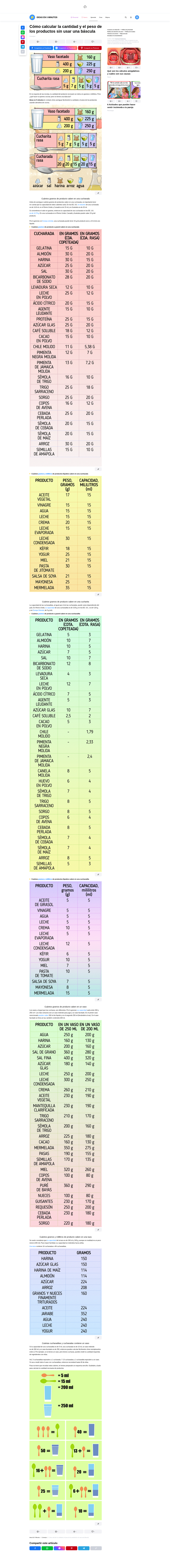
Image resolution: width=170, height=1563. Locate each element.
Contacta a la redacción (113, 29)
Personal (75, 17)
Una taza (32, 1246)
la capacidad (49, 608)
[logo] (43, 17)
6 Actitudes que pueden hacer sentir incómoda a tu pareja (121, 105)
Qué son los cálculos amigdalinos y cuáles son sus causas (123, 72)
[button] (111, 67)
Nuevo (85, 17)
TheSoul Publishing (120, 39)
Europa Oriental (38, 610)
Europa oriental (47, 221)
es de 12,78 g (34, 213)
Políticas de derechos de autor (115, 31)
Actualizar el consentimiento (114, 35)
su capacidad (82, 1010)
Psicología (110, 110)
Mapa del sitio (123, 33)
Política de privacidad (127, 29)
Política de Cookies (130, 31)
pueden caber (43, 1015)
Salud (109, 77)
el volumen (82, 205)
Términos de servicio (112, 33)
